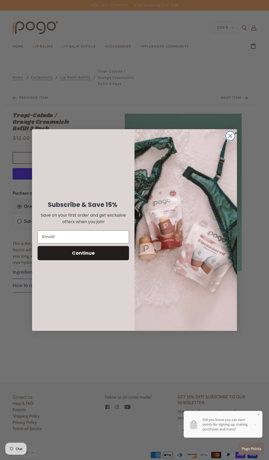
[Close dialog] (230, 135)
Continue (83, 253)
